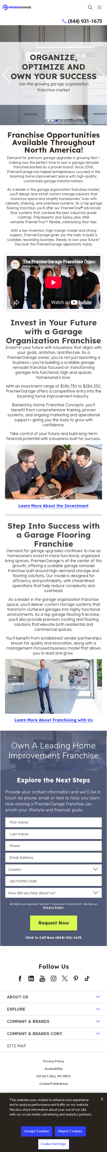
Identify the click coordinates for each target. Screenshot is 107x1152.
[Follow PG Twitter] (65, 978)
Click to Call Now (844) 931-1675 (53, 937)
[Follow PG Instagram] (53, 978)
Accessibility (54, 1069)
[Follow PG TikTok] (87, 978)
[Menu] (99, 7)
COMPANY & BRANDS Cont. (35, 1033)
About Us (17, 996)
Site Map (16, 1045)
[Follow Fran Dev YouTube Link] (42, 978)
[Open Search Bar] (90, 7)
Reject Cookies (70, 1131)
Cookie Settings (53, 1144)
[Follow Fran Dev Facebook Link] (20, 978)
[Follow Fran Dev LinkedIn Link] (31, 978)
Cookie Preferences (53, 1084)
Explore (16, 1009)
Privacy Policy (53, 907)
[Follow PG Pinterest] (76, 978)
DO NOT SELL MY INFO (54, 1076)
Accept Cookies (36, 1131)
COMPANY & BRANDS (28, 1021)
